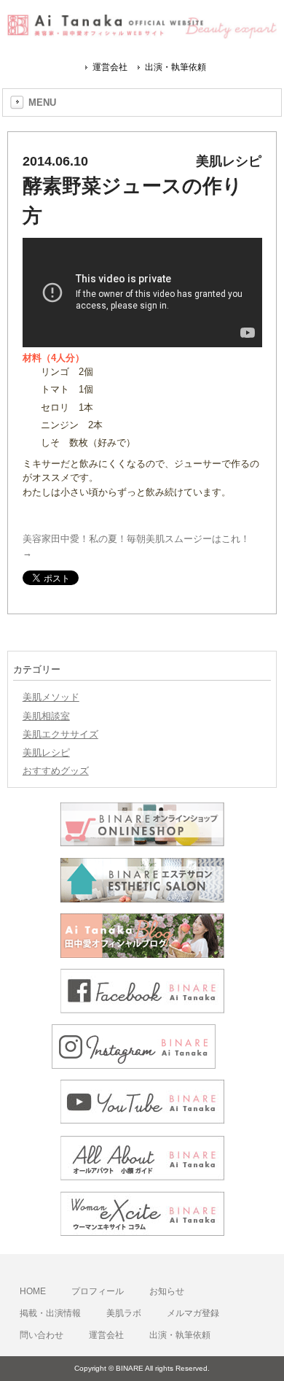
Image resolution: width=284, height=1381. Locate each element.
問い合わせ (41, 1335)
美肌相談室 (46, 716)
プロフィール (97, 1291)
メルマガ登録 (193, 1313)
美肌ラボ (123, 1313)
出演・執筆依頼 (175, 67)
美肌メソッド (51, 697)
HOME (33, 1291)
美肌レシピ (46, 752)
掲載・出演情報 (50, 1313)
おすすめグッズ (56, 770)
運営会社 (109, 67)
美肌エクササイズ (60, 734)
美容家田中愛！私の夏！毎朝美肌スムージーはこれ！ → (136, 545)
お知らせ (166, 1291)
